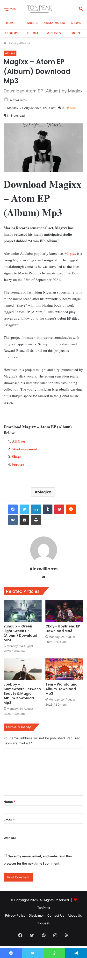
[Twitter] (24, 509)
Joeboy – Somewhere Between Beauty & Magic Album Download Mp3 (22, 693)
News (76, 23)
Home (11, 23)
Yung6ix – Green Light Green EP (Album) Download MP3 (20, 633)
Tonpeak (43, 923)
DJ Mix (32, 33)
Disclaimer (36, 915)
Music (32, 23)
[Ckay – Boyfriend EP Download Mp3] (64, 611)
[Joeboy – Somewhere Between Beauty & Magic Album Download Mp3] (23, 669)
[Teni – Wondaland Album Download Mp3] (64, 669)
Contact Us (55, 915)
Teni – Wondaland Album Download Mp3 (61, 689)
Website (10, 838)
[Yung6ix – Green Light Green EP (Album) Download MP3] (23, 611)
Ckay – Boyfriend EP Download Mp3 (62, 628)
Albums (11, 33)
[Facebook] (13, 509)
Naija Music (54, 23)
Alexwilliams (18, 100)
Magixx (70, 253)
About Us (75, 915)
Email (9, 820)
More (76, 33)
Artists (54, 33)
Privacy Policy (15, 915)
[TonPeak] (40, 8)
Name (9, 802)
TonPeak (43, 908)
